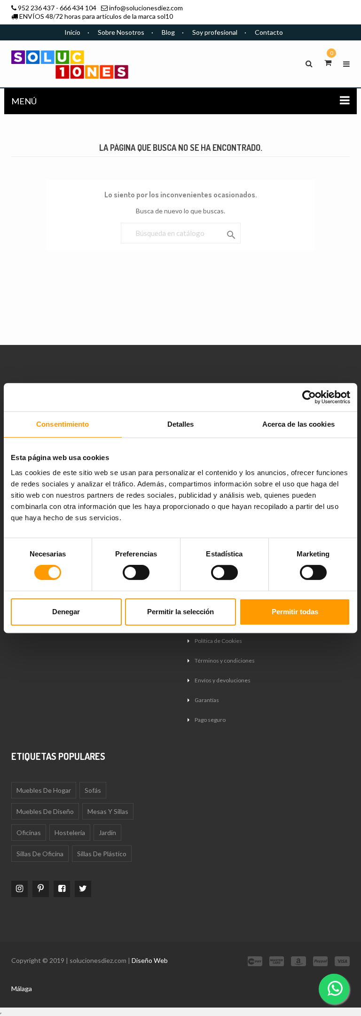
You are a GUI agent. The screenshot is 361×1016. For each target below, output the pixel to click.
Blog (168, 32)
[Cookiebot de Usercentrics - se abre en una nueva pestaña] (309, 397)
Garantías (207, 699)
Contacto (269, 32)
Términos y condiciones (225, 660)
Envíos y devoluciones (223, 680)
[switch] (136, 572)
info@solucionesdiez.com (146, 8)
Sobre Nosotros (121, 32)
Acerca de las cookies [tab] (298, 424)
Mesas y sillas (107, 811)
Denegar (66, 612)
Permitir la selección (180, 612)
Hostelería (70, 832)
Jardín (107, 832)
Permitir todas (295, 612)
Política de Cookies (218, 640)
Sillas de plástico (101, 854)
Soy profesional (214, 32)
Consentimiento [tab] (62, 424)
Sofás (93, 790)
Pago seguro (210, 719)
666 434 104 (78, 8)
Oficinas (28, 832)
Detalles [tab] (180, 424)
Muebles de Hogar (43, 790)
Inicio (72, 32)
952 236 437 (36, 8)
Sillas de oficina (39, 854)
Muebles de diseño (45, 811)
